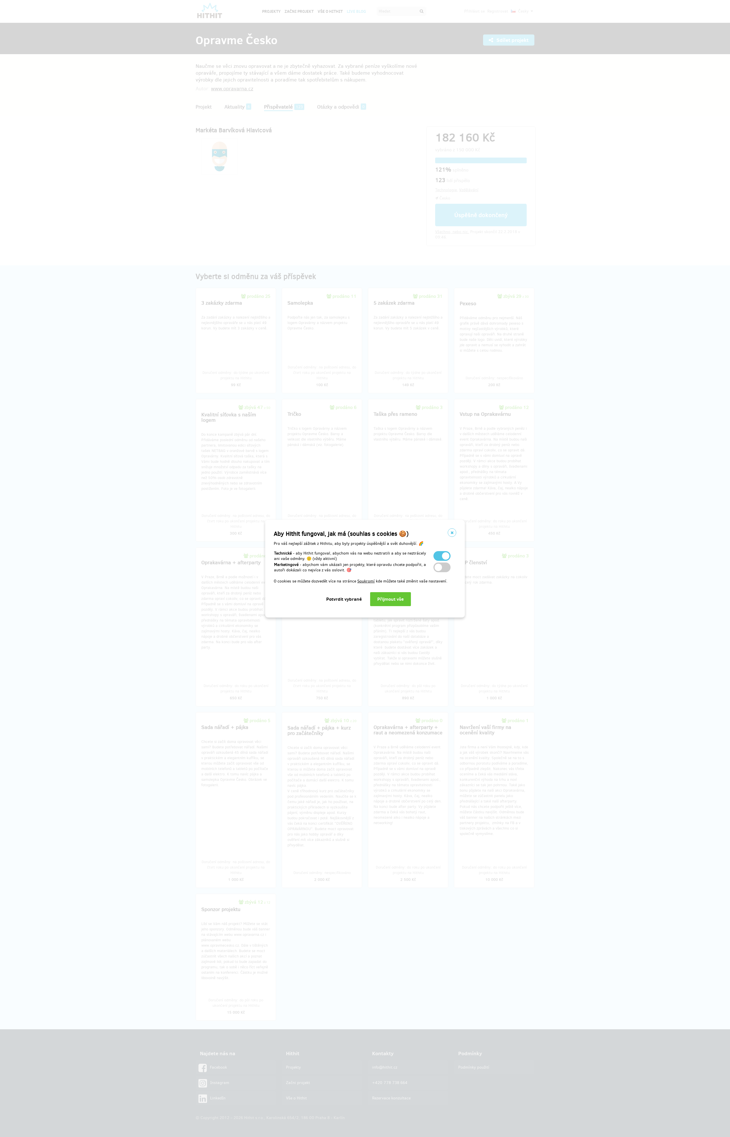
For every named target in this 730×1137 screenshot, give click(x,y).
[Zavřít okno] (452, 532)
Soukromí (366, 581)
